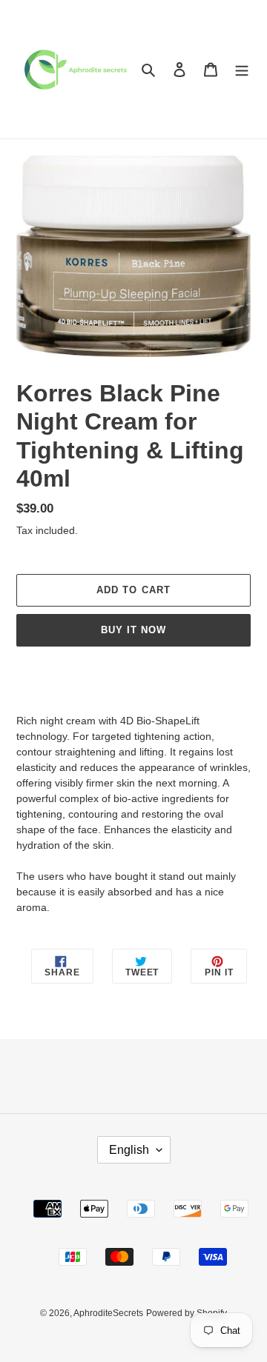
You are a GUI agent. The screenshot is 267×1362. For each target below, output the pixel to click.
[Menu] (241, 69)
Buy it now (133, 629)
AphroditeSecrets (108, 1313)
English (129, 1150)
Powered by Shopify (186, 1313)
